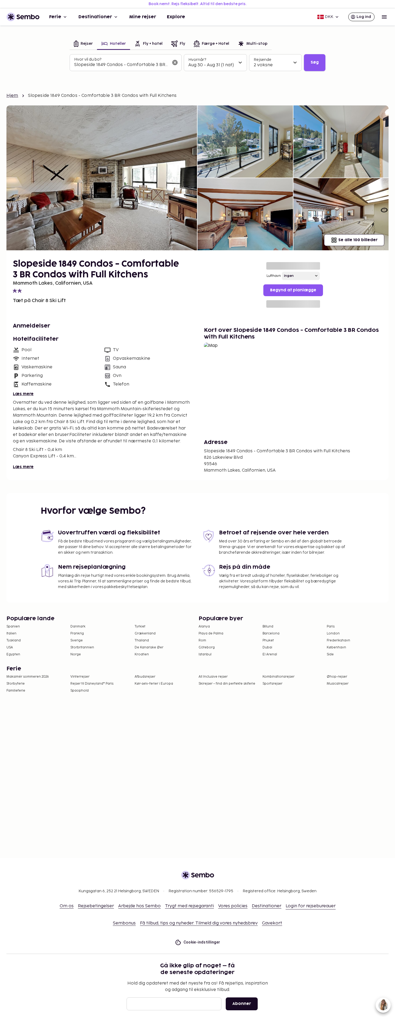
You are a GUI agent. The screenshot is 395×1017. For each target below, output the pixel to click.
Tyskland (13, 640)
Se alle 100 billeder (358, 240)
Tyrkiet (140, 627)
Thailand (142, 640)
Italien (11, 634)
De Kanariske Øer (149, 647)
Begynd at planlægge (293, 290)
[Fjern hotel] (175, 62)
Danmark (77, 627)
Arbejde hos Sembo (139, 906)
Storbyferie (15, 684)
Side (330, 654)
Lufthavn (274, 276)
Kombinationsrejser (279, 677)
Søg (315, 62)
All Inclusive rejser (213, 677)
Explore (176, 17)
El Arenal (270, 654)
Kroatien (142, 654)
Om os (67, 906)
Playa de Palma (211, 634)
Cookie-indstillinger (202, 942)
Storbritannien (82, 647)
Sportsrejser (272, 684)
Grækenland (145, 634)
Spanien (13, 627)
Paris (331, 627)
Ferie (55, 17)
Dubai (267, 647)
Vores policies (232, 906)
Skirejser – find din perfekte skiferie (227, 684)
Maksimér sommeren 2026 (27, 677)
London (333, 634)
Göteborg (207, 647)
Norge (75, 654)
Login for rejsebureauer (311, 906)
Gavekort (272, 923)
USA (9, 647)
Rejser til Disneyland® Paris (91, 684)
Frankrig (77, 634)
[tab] (83, 44)
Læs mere (23, 394)
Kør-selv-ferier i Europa (154, 684)
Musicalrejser (338, 684)
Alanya (204, 627)
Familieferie (15, 691)
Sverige (76, 640)
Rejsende (262, 59)
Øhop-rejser (337, 677)
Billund (268, 627)
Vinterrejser (79, 677)
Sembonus (124, 923)
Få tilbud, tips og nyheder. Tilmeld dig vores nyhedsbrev (199, 923)
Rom (202, 640)
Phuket (268, 640)
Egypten (13, 654)
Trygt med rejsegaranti (189, 906)
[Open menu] (384, 17)
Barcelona (271, 634)
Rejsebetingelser (96, 906)
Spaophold (79, 691)
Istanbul (205, 654)
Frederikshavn (338, 640)
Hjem (12, 95)
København (336, 647)
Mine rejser (142, 17)
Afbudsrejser (145, 677)
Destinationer (95, 17)
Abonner (241, 1003)
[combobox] (121, 65)
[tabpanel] (197, 62)
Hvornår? (197, 59)
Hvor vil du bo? (87, 59)
